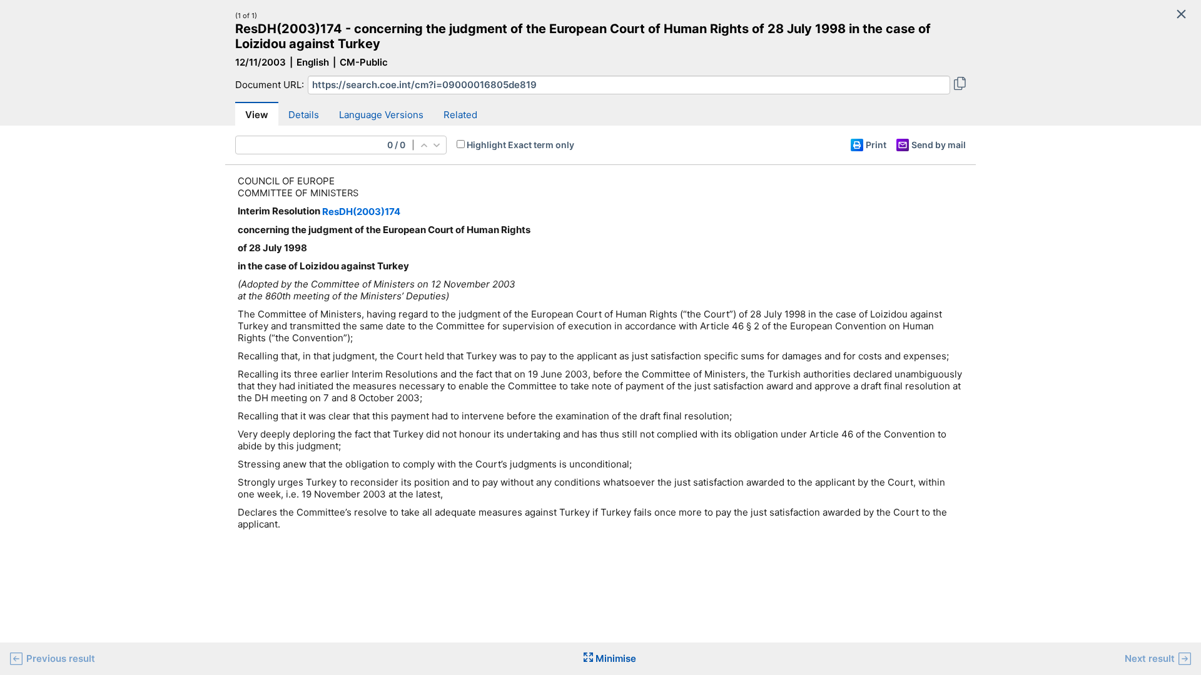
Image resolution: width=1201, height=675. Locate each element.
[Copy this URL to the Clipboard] (960, 85)
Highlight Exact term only (520, 144)
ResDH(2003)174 (361, 212)
